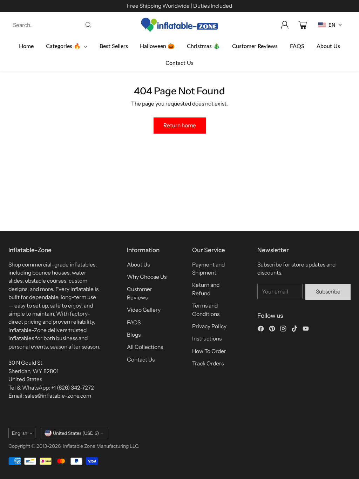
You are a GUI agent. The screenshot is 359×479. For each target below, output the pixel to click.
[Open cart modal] (302, 25)
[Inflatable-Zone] (179, 25)
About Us (138, 264)
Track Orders (208, 363)
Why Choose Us (147, 277)
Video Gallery (144, 309)
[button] (330, 25)
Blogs (134, 334)
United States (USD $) (76, 433)
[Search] (88, 25)
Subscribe (328, 291)
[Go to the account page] (284, 25)
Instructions (207, 338)
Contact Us (141, 359)
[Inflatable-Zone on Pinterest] (272, 329)
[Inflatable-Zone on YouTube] (306, 329)
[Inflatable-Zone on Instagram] (283, 329)
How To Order (209, 351)
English (19, 433)
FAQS (134, 322)
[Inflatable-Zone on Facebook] (261, 329)
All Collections (145, 347)
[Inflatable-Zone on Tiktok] (294, 329)
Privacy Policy (209, 326)
